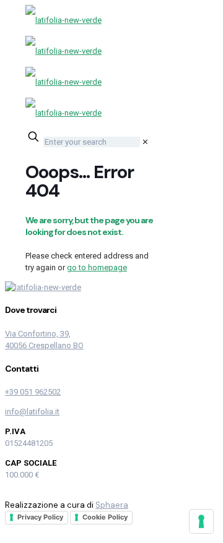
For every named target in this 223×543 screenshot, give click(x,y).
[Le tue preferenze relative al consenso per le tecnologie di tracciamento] (201, 521)
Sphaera (111, 505)
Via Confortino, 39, (38, 333)
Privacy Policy (40, 517)
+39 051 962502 (33, 391)
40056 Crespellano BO (44, 345)
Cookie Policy (105, 517)
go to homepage (97, 267)
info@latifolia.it (32, 411)
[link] (145, 142)
